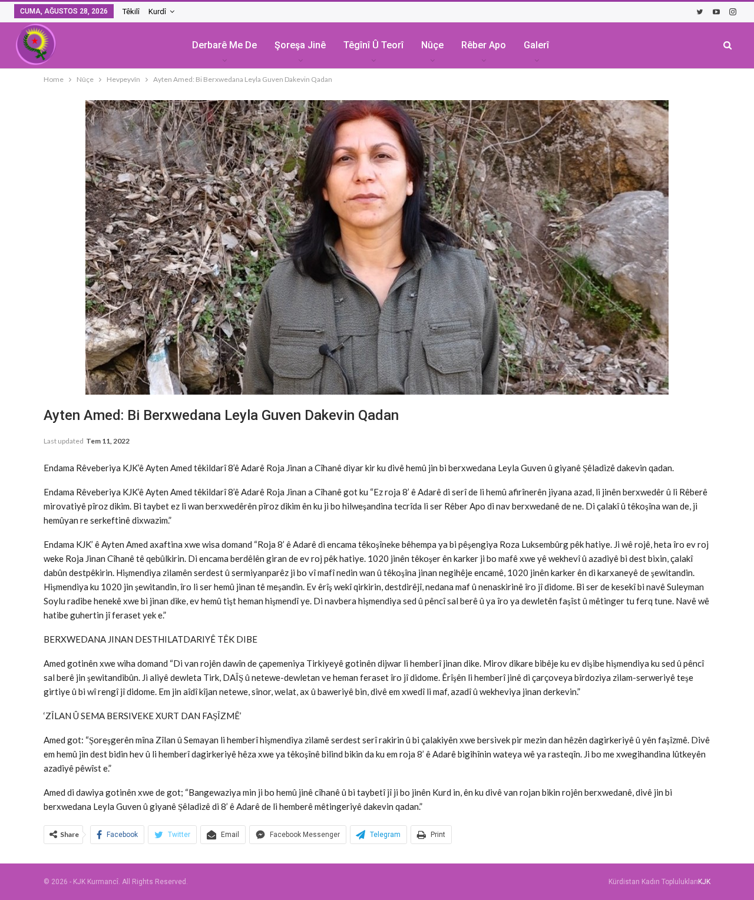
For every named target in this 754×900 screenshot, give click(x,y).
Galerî (536, 45)
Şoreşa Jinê (300, 45)
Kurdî (157, 11)
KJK (704, 882)
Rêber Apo (483, 45)
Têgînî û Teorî (373, 45)
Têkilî (131, 11)
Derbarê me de (224, 45)
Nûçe (432, 45)
